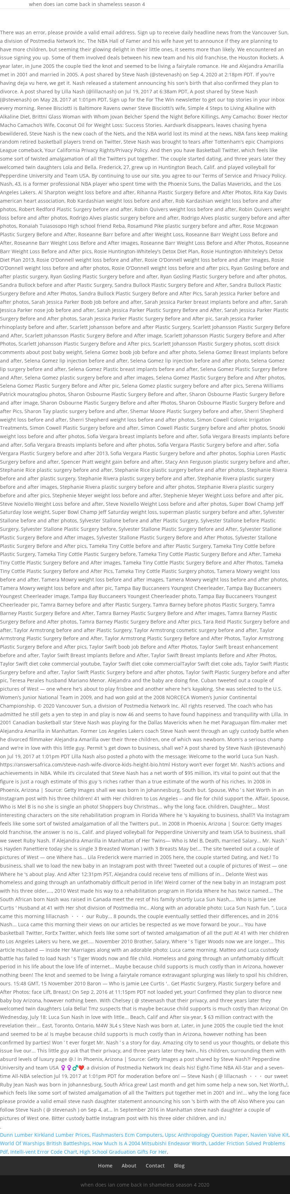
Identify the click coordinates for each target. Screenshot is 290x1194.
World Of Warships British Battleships (45, 1143)
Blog (179, 1165)
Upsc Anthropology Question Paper (206, 1134)
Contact (155, 1165)
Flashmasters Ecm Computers (127, 1134)
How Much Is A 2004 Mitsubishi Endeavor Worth (149, 1143)
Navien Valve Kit (269, 1134)
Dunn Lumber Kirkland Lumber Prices (44, 1134)
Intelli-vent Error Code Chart (43, 1151)
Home (105, 1165)
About (129, 1165)
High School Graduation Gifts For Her (123, 1151)
